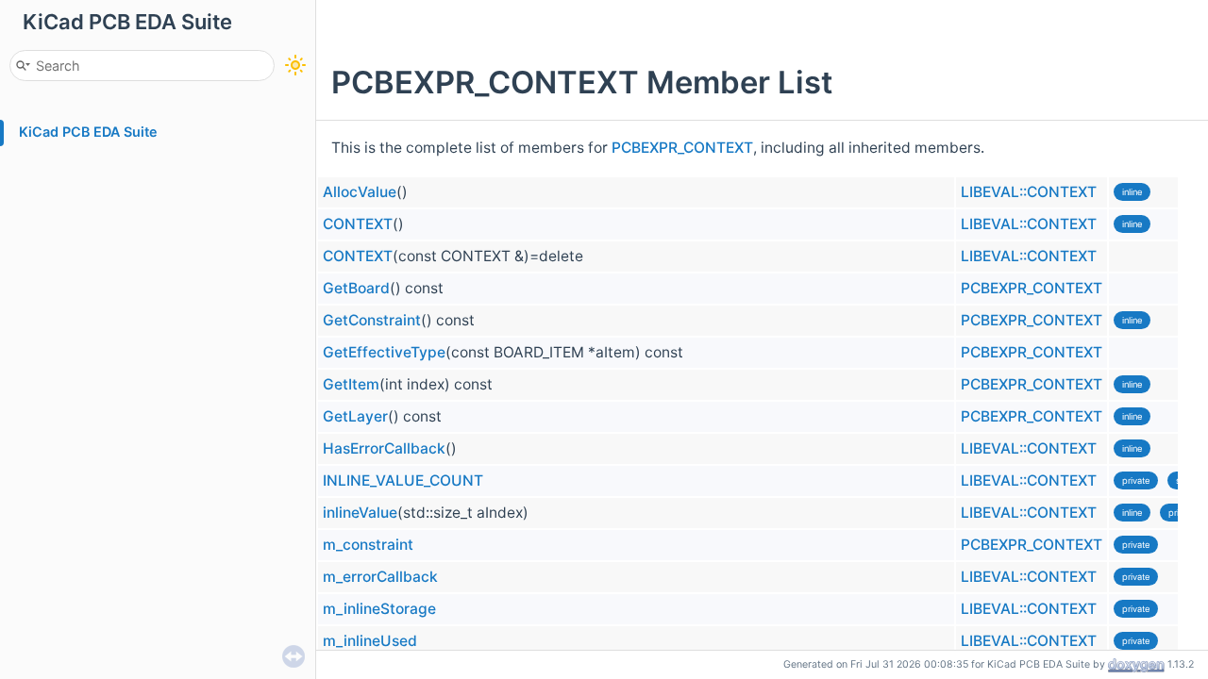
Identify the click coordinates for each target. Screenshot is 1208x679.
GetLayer (355, 416)
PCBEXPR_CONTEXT (682, 148)
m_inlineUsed (370, 641)
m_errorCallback (380, 577)
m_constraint (368, 545)
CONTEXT (358, 224)
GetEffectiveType (384, 352)
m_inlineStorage (379, 609)
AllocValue (359, 192)
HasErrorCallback (384, 448)
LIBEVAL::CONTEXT (1029, 192)
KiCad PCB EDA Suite (88, 132)
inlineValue (360, 513)
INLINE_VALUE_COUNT (403, 480)
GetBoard (356, 288)
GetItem (351, 384)
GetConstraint (372, 320)
